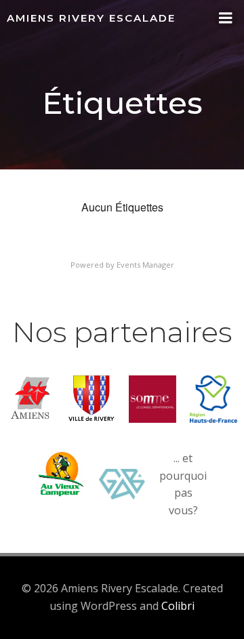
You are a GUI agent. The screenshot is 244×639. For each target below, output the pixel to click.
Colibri (178, 605)
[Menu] (225, 18)
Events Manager (145, 265)
